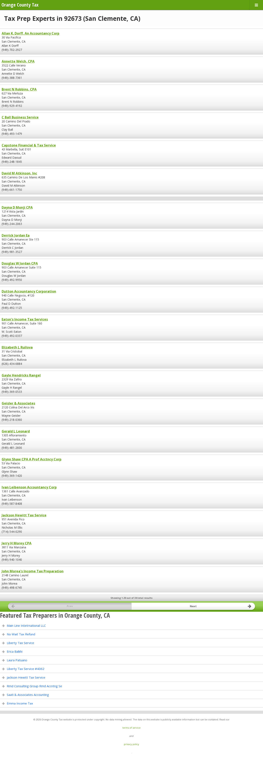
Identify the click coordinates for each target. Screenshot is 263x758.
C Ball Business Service (20, 117)
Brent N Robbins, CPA (19, 89)
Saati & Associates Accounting (28, 695)
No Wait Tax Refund (21, 634)
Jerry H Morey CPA (16, 543)
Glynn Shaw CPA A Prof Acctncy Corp (31, 459)
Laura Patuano (17, 660)
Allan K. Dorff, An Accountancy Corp (30, 33)
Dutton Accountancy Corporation (29, 291)
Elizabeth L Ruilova (17, 347)
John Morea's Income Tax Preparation (32, 571)
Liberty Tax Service (20, 643)
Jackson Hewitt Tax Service (24, 515)
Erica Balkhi (14, 651)
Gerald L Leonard (16, 431)
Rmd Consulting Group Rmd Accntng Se (34, 686)
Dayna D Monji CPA (17, 207)
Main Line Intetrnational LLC (26, 625)
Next (193, 606)
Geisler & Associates (18, 403)
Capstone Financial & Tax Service (29, 145)
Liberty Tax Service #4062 (25, 669)
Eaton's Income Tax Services (25, 319)
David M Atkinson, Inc (19, 173)
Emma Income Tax (20, 703)
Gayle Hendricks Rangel (21, 375)
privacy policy (131, 744)
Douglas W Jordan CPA (20, 263)
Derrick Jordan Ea (16, 235)
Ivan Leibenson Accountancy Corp (29, 487)
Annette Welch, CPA (18, 61)
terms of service (131, 727)
